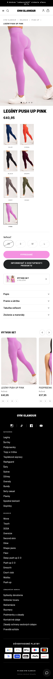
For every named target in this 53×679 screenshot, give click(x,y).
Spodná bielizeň (11, 501)
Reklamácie (9, 605)
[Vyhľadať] (7, 10)
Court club (8, 572)
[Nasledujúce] (49, 332)
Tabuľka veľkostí (12, 308)
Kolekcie (24, 20)
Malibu (6, 577)
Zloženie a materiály (13, 315)
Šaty (5, 466)
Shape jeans (9, 548)
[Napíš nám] (47, 673)
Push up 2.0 (9, 562)
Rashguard (8, 461)
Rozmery (7, 609)
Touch (6, 523)
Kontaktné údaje (11, 619)
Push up (35, 20)
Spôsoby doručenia (13, 595)
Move (6, 518)
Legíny (6, 437)
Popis (6, 294)
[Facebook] (33, 425)
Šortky (6, 442)
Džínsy (6, 476)
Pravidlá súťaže (11, 629)
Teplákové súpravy (12, 457)
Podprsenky (9, 447)
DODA (6, 528)
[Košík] (47, 10)
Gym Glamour (9, 20)
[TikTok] (23, 425)
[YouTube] (41, 425)
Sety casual (9, 491)
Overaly (7, 481)
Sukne (6, 471)
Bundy (6, 486)
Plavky (6, 496)
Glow (5, 543)
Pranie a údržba (11, 301)
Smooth (7, 567)
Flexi (5, 553)
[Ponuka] (3, 10)
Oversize (7, 533)
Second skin (9, 538)
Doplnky (7, 506)
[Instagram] (13, 425)
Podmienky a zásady (13, 614)
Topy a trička (10, 452)
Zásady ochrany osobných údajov (20, 624)
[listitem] (10, 136)
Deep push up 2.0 (12, 558)
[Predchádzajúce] (42, 332)
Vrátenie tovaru (11, 600)
